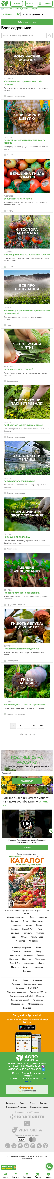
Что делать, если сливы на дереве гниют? (26, 704)
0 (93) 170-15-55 (33, 1066)
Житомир (33, 941)
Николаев (14, 933)
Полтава (40, 933)
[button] (49, 1166)
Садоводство (12, 381)
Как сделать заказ (39, 1107)
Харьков (43, 917)
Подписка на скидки (16, 992)
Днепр (25, 921)
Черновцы (40, 959)
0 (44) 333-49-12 (17, 1066)
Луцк (40, 929)
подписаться (27, 781)
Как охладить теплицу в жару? (19, 481)
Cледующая (26, 734)
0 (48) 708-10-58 (16, 1069)
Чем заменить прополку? (17, 537)
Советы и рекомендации (16, 96)
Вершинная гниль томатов (18, 198)
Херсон (28, 925)
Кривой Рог (27, 929)
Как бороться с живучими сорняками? (23, 425)
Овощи (10, 155)
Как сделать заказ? (20, 1000)
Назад (8, 14)
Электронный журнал (16, 1107)
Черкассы (16, 925)
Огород (10, 211)
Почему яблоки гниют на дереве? (21, 648)
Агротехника (12, 549)
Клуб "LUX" (33, 988)
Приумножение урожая (16, 605)
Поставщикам (17, 1004)
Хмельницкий (37, 937)
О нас (25, 980)
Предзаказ (38, 1000)
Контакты (37, 980)
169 (41, 725)
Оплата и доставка (33, 984)
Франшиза (10, 1103)
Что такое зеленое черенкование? (22, 592)
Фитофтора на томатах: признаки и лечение (27, 254)
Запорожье (38, 921)
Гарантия (16, 984)
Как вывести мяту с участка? (18, 369)
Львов (39, 925)
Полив (9, 325)
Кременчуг (29, 963)
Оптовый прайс (35, 1004)
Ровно (14, 937)
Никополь (27, 933)
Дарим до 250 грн (38, 992)
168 (34, 725)
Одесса (14, 921)
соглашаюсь (12, 785)
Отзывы (20, 988)
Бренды (27, 1008)
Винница (14, 929)
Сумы (24, 937)
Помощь (40, 996)
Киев (32, 917)
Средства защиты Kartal (21, 996)
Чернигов (20, 941)
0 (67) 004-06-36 (33, 1069)
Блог (15, 980)
